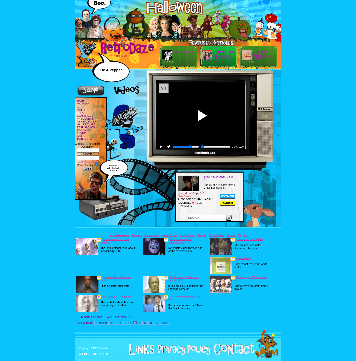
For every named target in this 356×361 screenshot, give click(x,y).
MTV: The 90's (183, 51)
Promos (231, 235)
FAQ (79, 136)
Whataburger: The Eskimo (117, 296)
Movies (202, 235)
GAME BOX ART (86, 124)
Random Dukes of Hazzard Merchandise (224, 55)
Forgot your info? (87, 161)
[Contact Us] (233, 354)
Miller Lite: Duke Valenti (250, 239)
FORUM (81, 133)
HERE (84, 143)
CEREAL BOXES (86, 121)
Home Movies (169, 235)
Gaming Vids (151, 235)
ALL (246, 235)
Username (87, 146)
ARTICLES (83, 107)
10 (145, 323)
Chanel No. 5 (244, 258)
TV (239, 235)
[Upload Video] (90, 95)
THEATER (82, 113)
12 (157, 323)
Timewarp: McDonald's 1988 (261, 55)
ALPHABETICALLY (119, 317)
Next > (165, 323)
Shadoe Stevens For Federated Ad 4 (179, 241)
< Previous (101, 323)
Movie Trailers (188, 235)
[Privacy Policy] (182, 354)
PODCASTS (84, 130)
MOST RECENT (91, 317)
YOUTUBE (83, 104)
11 (151, 323)
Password (87, 154)
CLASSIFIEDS (85, 115)
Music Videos (216, 235)
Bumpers (137, 235)
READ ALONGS (86, 127)
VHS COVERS (85, 118)
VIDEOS (81, 110)
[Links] (140, 350)
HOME (80, 101)
